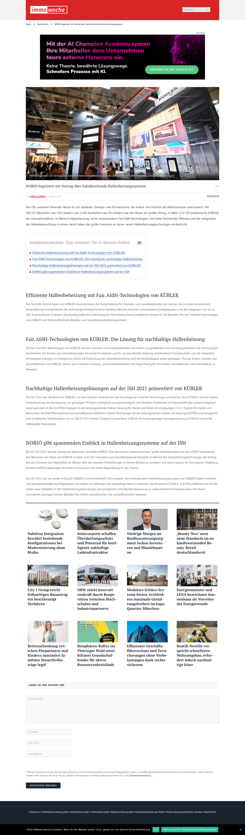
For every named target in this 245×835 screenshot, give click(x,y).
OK (156, 829)
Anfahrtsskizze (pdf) (79, 811)
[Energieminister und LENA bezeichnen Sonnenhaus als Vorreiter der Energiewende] (197, 575)
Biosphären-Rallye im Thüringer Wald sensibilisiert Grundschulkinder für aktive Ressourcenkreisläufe (96, 655)
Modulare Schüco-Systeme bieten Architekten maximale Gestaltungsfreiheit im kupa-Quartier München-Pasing (146, 599)
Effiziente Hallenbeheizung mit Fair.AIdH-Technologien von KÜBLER (78, 252)
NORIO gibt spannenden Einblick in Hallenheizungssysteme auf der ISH (80, 271)
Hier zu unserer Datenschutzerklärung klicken (189, 829)
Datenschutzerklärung (140, 775)
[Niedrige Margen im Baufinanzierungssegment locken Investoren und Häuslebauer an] (147, 519)
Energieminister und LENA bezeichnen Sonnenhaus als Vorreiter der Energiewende (196, 597)
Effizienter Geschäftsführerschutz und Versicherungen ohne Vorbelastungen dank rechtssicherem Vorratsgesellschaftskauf (147, 655)
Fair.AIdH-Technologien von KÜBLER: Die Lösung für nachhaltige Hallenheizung (87, 259)
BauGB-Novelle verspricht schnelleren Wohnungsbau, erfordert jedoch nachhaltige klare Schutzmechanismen (195, 655)
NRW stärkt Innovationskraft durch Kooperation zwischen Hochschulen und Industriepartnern (96, 599)
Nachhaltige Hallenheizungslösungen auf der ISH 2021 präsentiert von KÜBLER (86, 265)
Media (161, 811)
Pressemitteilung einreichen (179, 811)
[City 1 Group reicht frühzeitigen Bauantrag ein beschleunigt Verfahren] (48, 575)
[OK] (240, 829)
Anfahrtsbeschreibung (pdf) (54, 811)
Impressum (34, 811)
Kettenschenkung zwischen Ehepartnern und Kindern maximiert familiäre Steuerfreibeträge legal (48, 655)
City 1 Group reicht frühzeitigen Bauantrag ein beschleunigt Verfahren (48, 597)
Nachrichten (213, 196)
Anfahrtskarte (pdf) (100, 811)
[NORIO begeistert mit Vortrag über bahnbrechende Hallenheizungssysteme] (122, 134)
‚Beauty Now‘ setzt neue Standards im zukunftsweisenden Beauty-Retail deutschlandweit (196, 543)
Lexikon (199, 811)
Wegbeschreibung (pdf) (122, 811)
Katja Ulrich (37, 196)
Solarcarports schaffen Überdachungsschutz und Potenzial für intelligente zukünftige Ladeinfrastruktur (97, 543)
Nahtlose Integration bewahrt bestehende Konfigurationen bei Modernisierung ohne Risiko (46, 543)
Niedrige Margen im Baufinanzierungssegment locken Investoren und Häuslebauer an (145, 543)
